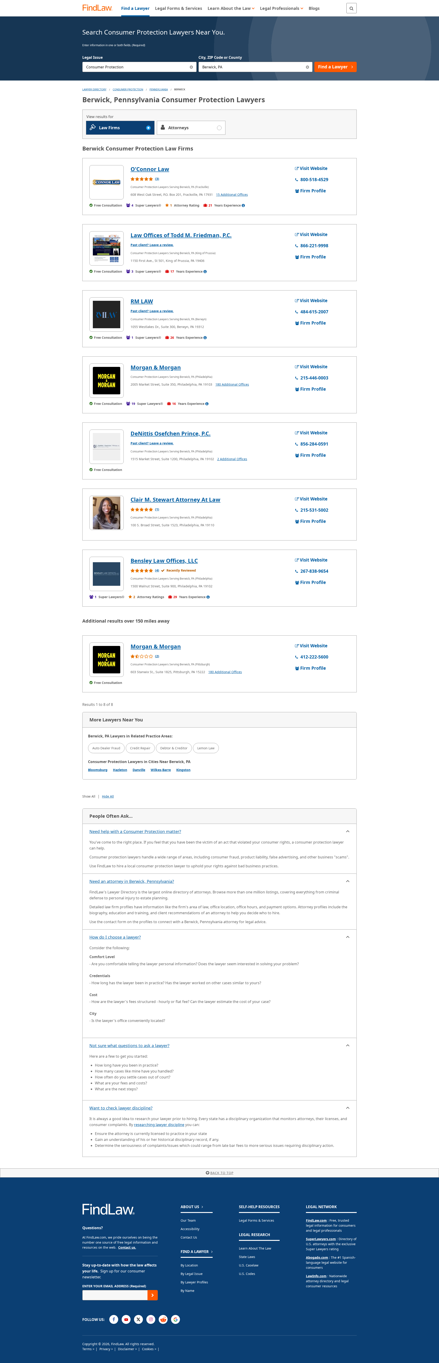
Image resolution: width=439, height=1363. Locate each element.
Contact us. (127, 1247)
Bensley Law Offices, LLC (164, 560)
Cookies (148, 1349)
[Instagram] (150, 1319)
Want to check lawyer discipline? (121, 1108)
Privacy (105, 1349)
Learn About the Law (255, 1248)
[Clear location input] (307, 67)
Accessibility (190, 1229)
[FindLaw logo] (99, 8)
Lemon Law (205, 748)
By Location (189, 1265)
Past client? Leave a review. (152, 245)
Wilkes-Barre (161, 770)
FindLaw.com (316, 1220)
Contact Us (189, 1237)
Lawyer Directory (94, 89)
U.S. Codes (247, 1274)
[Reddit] (163, 1319)
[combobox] (139, 67)
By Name (187, 1290)
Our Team (188, 1220)
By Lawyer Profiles (194, 1282)
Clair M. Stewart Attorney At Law (175, 499)
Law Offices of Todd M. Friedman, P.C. (181, 235)
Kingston (183, 770)
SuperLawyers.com (321, 1239)
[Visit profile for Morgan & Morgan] (106, 381)
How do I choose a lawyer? (115, 937)
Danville (139, 770)
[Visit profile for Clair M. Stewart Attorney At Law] (106, 513)
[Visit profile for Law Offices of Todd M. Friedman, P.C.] (106, 248)
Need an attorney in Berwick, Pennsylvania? (131, 881)
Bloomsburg (97, 770)
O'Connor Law (150, 169)
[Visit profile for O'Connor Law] (106, 182)
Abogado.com (317, 1257)
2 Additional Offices (232, 459)
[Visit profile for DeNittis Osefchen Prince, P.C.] (106, 447)
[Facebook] (113, 1319)
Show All (88, 796)
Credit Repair (140, 748)
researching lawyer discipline (159, 1124)
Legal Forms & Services (256, 1220)
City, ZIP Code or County (220, 57)
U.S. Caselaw (248, 1265)
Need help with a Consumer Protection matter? (135, 831)
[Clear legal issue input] (191, 67)
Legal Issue (92, 57)
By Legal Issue (192, 1274)
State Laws (247, 1257)
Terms (87, 1349)
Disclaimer (126, 1349)
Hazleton (120, 770)
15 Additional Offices (232, 194)
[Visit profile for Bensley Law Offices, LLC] (106, 574)
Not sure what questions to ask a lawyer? (129, 1045)
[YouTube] (126, 1319)
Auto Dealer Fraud (106, 748)
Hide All (108, 796)
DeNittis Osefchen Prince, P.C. (171, 433)
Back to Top (221, 1173)
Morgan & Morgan (156, 367)
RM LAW (142, 301)
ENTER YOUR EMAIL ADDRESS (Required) (114, 1286)
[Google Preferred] (175, 1319)
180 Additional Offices (232, 384)
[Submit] (152, 1295)
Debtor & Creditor (173, 748)
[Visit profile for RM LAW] (106, 314)
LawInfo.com (316, 1276)
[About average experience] (243, 205)
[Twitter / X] (138, 1319)
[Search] (351, 8)
